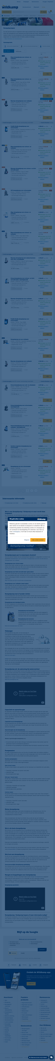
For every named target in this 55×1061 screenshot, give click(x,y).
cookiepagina (16, 531)
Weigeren (26, 540)
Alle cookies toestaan (38, 540)
